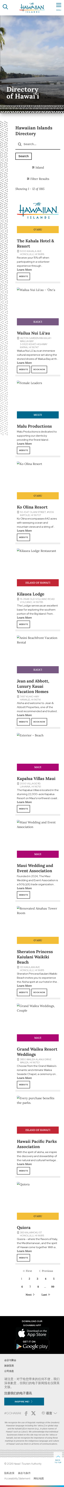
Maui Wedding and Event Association (35, 868)
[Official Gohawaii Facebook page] (26, 1413)
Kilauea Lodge (30, 594)
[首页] (32, 8)
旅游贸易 (9, 1365)
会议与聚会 (10, 1360)
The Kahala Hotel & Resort (35, 243)
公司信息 (9, 1371)
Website (23, 276)
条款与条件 (24, 1473)
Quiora (24, 1227)
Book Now (39, 369)
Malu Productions (34, 426)
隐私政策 (9, 1473)
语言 (49, 1413)
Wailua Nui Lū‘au (33, 333)
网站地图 (39, 1478)
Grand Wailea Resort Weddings (37, 1051)
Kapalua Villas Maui (36, 778)
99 (52, 1286)
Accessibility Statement (17, 1478)
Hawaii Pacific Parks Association (37, 1144)
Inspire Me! (22, 1401)
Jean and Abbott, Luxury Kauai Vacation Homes (33, 686)
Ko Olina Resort (32, 507)
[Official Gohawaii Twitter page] (33, 1413)
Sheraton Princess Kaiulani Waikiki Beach (35, 957)
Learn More (24, 269)
